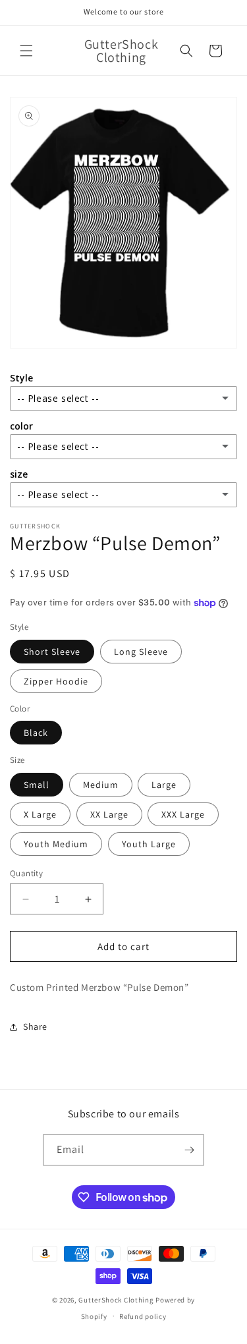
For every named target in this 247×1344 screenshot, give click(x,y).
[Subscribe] (189, 1149)
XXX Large (183, 814)
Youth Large (149, 844)
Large (164, 785)
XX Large (109, 814)
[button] (26, 50)
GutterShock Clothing (115, 1299)
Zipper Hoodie (56, 681)
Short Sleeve (52, 652)
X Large (40, 814)
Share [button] (35, 1026)
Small (36, 785)
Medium (101, 785)
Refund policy (142, 1316)
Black (36, 733)
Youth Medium (56, 844)
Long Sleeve (141, 652)
